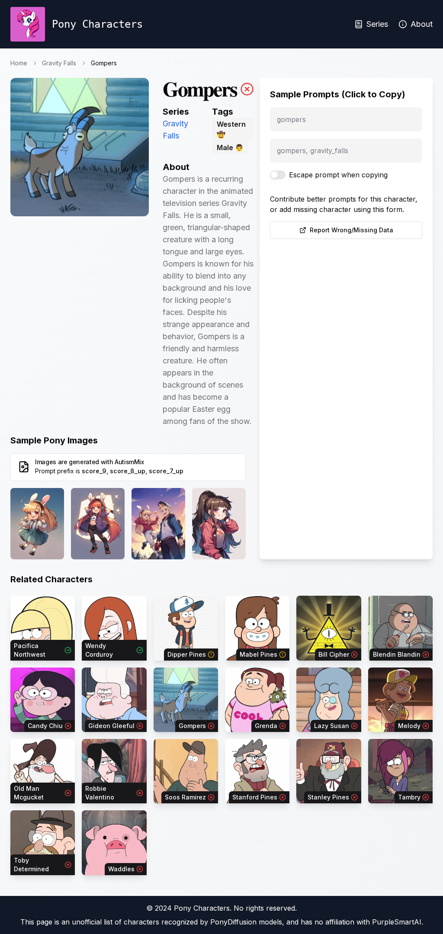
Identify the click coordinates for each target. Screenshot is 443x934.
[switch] (278, 174)
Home (18, 63)
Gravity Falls (59, 63)
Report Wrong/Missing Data (351, 230)
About (422, 24)
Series (377, 24)
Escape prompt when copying (338, 174)
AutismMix (129, 461)
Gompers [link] (104, 63)
